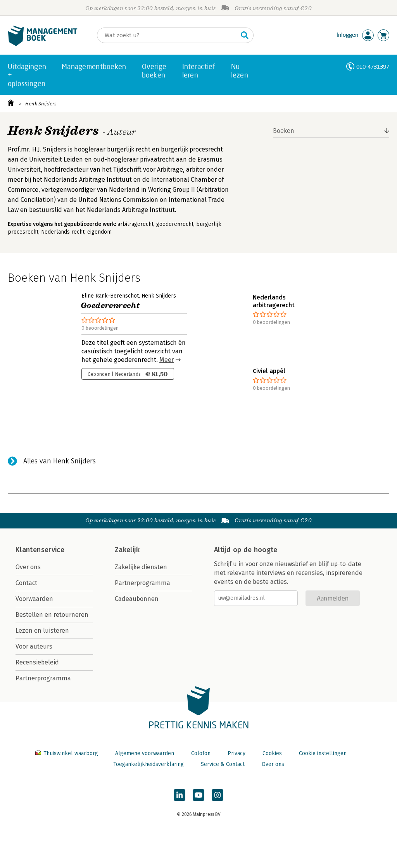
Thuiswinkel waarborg (71, 753)
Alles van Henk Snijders (59, 461)
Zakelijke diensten (141, 567)
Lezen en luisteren (42, 630)
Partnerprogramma (43, 678)
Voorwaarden (34, 598)
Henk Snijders (41, 104)
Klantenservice (40, 550)
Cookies (272, 753)
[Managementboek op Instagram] (217, 795)
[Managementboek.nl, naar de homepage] (43, 44)
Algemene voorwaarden (144, 753)
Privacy (236, 753)
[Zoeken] (244, 35)
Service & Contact (223, 764)
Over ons (28, 567)
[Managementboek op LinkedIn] (179, 795)
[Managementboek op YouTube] (198, 795)
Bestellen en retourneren (52, 614)
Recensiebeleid (37, 662)
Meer (166, 359)
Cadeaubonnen (137, 598)
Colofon (201, 753)
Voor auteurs (34, 646)
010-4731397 (372, 66)
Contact (26, 583)
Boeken (283, 130)
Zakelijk (127, 550)
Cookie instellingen (323, 753)
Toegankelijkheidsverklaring (148, 764)
